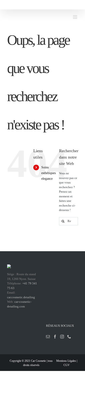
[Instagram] (62, 336)
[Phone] (69, 336)
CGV (67, 365)
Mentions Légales (66, 360)
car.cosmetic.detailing (21, 297)
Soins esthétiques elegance (48, 173)
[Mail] (48, 336)
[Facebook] (55, 336)
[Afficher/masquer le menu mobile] (75, 17)
